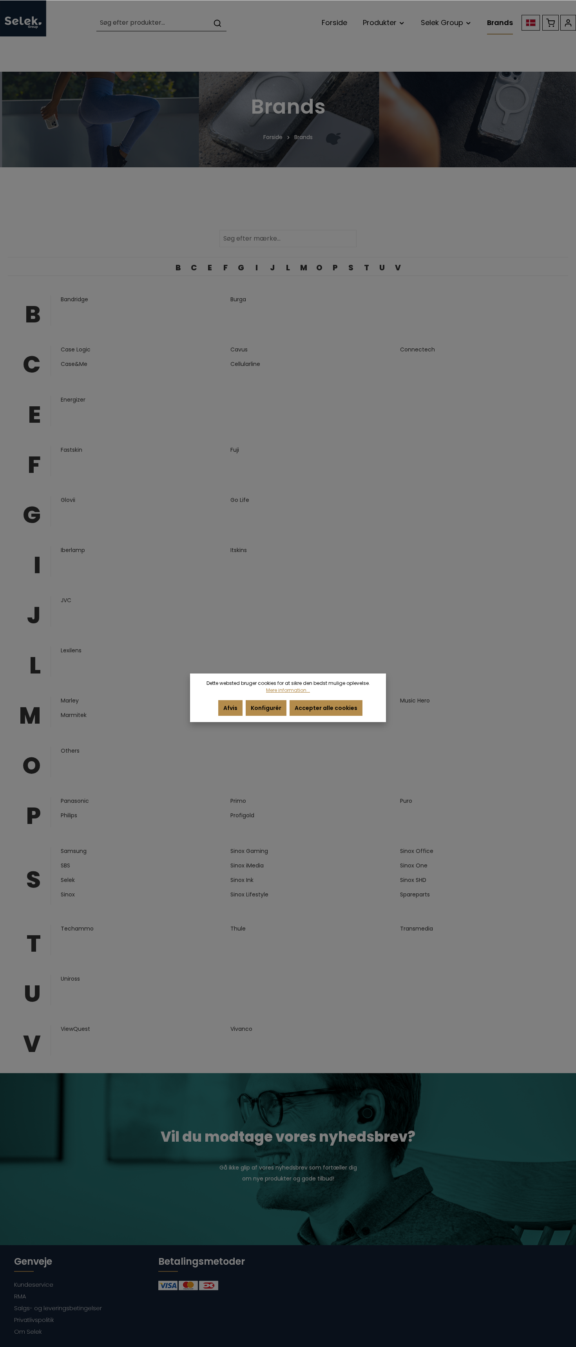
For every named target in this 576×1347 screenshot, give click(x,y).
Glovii (68, 500)
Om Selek (28, 1331)
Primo (238, 801)
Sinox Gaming (249, 851)
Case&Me (74, 364)
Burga (238, 299)
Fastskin (71, 450)
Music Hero (415, 700)
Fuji (234, 450)
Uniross (70, 979)
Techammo (77, 928)
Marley (70, 700)
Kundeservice (33, 1284)
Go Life (239, 500)
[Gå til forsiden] (23, 18)
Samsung (74, 851)
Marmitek (74, 715)
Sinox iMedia (247, 865)
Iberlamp (73, 550)
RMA (20, 1296)
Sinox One (413, 865)
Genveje (33, 1261)
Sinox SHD (413, 880)
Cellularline (245, 364)
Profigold (242, 815)
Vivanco (241, 1029)
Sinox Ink (242, 880)
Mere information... (288, 690)
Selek (68, 880)
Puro (406, 801)
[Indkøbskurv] (550, 23)
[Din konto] (568, 23)
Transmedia (416, 928)
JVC (66, 600)
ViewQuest (75, 1029)
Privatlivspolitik (34, 1320)
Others (70, 751)
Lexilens (71, 650)
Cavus (239, 349)
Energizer (73, 400)
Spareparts (415, 894)
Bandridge (74, 299)
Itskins (238, 550)
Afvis (230, 708)
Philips (69, 815)
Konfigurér (266, 708)
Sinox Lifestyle (249, 894)
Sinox (68, 894)
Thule (238, 928)
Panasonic (75, 801)
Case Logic (76, 349)
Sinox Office (416, 851)
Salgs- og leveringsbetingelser (58, 1308)
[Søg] (217, 22)
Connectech (417, 349)
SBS (65, 865)
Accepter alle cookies (326, 708)
